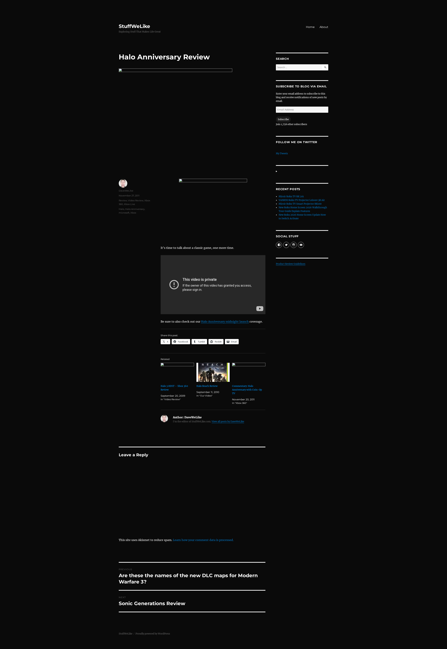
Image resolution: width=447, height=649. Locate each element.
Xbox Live (129, 204)
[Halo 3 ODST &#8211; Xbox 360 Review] (177, 372)
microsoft (124, 212)
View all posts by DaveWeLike (228, 421)
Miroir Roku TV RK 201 (291, 196)
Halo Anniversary (135, 209)
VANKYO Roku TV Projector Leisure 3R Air (302, 200)
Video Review (135, 200)
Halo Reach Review (207, 386)
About (324, 27)
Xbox (133, 212)
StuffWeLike (134, 26)
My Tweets (282, 153)
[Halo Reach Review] (213, 372)
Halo (121, 209)
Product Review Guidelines (290, 263)
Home (310, 27)
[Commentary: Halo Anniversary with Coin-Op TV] (248, 372)
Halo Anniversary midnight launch (225, 321)
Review (123, 200)
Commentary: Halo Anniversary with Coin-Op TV (247, 390)
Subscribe (283, 119)
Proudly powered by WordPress (152, 633)
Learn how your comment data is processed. (203, 540)
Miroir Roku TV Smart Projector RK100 (300, 203)
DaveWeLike (126, 190)
